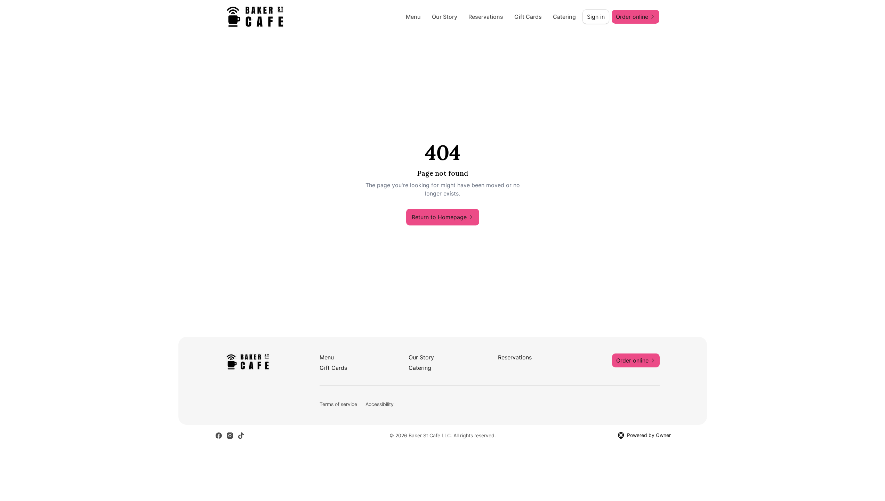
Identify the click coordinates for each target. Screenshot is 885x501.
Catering (564, 16)
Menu (413, 16)
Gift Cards (528, 16)
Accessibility (379, 404)
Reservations (485, 16)
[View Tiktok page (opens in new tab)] (241, 435)
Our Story (444, 16)
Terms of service (338, 404)
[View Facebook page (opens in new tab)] (219, 435)
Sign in (596, 16)
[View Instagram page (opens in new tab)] (230, 435)
